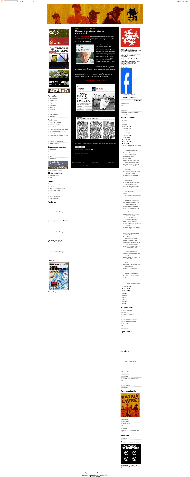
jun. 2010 (126, 139)
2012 (123, 120)
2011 (123, 122)
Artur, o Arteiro (127, 158)
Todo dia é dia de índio (129, 212)
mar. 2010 (126, 286)
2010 (123, 124)
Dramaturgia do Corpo (128, 425)
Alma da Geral (125, 312)
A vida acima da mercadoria (130, 206)
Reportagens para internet (56, 141)
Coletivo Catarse (125, 67)
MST (51, 177)
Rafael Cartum (126, 323)
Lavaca (124, 383)
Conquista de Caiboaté (128, 314)
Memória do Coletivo (127, 108)
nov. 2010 (126, 128)
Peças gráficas (53, 98)
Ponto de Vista (126, 385)
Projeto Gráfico (54, 103)
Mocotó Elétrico (126, 317)
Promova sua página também (128, 94)
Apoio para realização (55, 184)
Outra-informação (54, 193)
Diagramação (53, 105)
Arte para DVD (53, 100)
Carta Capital (125, 374)
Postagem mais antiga (112, 162)
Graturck (124, 438)
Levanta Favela (126, 423)
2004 (123, 303)
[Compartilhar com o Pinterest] (84, 147)
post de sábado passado (82, 36)
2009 (123, 293)
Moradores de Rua (54, 175)
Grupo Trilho (125, 421)
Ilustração (52, 109)
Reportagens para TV (55, 139)
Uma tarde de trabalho (129, 156)
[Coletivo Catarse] (126, 93)
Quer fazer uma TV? (55, 198)
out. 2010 (126, 130)
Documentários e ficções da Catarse (59, 129)
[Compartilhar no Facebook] (82, 147)
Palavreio (124, 428)
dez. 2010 (126, 126)
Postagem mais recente (78, 162)
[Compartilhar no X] (80, 147)
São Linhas (125, 328)
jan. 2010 (126, 290)
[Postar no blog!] (78, 147)
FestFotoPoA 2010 (88, 74)
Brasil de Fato (125, 371)
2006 (123, 299)
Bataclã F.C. (125, 419)
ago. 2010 (126, 135)
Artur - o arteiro (54, 114)
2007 (123, 297)
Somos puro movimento (128, 325)
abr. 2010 (126, 143)
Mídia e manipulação (55, 196)
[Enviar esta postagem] (91, 149)
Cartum (52, 111)
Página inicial (95, 162)
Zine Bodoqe (53, 158)
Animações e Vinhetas (55, 122)
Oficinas (52, 186)
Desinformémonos (127, 380)
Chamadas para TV (54, 124)
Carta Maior (125, 376)
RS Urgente (125, 387)
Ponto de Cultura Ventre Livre (57, 188)
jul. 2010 (126, 137)
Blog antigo (125, 110)
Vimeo (55, 222)
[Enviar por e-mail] (76, 147)
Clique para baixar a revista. (55, 170)
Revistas (52, 154)
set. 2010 (126, 133)
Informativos (53, 149)
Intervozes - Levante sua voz (55, 220)
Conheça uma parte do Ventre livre (132, 280)
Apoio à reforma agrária (129, 231)
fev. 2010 (126, 288)
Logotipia (52, 107)
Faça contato (125, 103)
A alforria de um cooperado (130, 277)
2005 (123, 301)
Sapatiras (52, 116)
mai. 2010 (126, 141)
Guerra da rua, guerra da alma (131, 275)
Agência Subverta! (127, 310)
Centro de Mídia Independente (130, 378)
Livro (51, 156)
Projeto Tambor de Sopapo (129, 321)
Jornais (52, 151)
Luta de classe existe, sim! (130, 240)
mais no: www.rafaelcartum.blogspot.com (132, 195)
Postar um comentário (79, 156)
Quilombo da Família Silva (56, 190)
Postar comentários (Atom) (83, 165)
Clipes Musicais (54, 126)
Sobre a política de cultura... (130, 221)
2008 (123, 295)
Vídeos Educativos (54, 143)
